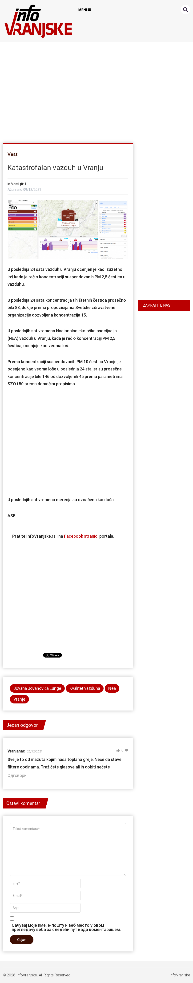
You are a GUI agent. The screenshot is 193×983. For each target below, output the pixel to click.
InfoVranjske (26, 975)
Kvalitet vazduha (84, 688)
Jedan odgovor (22, 725)
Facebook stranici (81, 536)
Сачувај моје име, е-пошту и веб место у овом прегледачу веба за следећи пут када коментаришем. (66, 927)
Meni (82, 10)
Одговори (17, 775)
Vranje (19, 699)
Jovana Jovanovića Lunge (37, 688)
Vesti (13, 154)
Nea (112, 688)
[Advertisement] (95, 90)
